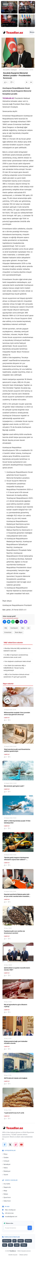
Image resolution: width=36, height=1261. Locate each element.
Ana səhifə (6, 70)
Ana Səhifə (7, 1184)
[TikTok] (15, 1144)
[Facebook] (4, 1144)
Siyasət (6, 1174)
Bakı (22, 628)
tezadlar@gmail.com (11, 1216)
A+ (31, 82)
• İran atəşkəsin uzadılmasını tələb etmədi (17, 661)
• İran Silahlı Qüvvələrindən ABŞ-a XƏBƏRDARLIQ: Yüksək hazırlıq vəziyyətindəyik (15, 668)
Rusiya (21, 1241)
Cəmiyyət (14, 70)
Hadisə (6, 1167)
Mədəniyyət (7, 1171)
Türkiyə (24, 1245)
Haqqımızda (7, 1187)
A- (27, 82)
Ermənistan (7, 632)
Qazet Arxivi (7, 1197)
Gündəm (6, 1157)
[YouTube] (21, 1144)
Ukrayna (28, 1241)
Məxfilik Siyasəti (12, 1254)
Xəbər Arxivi (7, 1201)
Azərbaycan (14, 628)
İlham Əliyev (18, 632)
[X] (10, 1144)
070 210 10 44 (9, 1213)
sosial (16, 1245)
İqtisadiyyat (7, 1164)
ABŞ (5, 628)
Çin (29, 628)
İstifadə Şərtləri (23, 1254)
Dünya (5, 1154)
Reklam (6, 1194)
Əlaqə (5, 1190)
